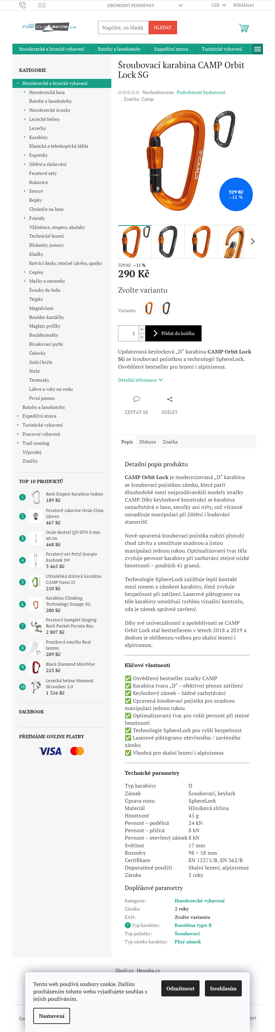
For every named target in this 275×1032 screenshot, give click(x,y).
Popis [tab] (127, 441)
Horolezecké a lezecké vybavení (55, 83)
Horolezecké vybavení (200, 900)
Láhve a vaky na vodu (51, 389)
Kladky (36, 254)
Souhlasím (223, 988)
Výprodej (31, 452)
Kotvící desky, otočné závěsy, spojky (65, 263)
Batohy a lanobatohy (50, 101)
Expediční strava (39, 416)
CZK (216, 5)
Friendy (37, 218)
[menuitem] (51, 49)
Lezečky (37, 128)
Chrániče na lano (46, 209)
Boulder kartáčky (46, 317)
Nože (34, 371)
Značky (30, 461)
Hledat (163, 27)
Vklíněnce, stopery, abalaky (57, 227)
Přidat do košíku (178, 333)
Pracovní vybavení (41, 434)
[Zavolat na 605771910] (29, 5)
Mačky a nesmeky (47, 281)
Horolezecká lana (47, 92)
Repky (35, 200)
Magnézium (41, 308)
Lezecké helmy (44, 119)
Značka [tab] (170, 441)
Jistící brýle (40, 362)
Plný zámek (188, 941)
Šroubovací (187, 933)
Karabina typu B (193, 925)
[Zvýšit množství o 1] (142, 329)
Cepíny (36, 272)
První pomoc (42, 398)
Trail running (35, 443)
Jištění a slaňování (47, 164)
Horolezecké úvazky (49, 110)
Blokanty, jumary (46, 245)
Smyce (36, 191)
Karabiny (38, 137)
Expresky (38, 155)
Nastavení (51, 1016)
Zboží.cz (124, 970)
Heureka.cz (148, 970)
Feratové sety (43, 173)
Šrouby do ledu (44, 290)
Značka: (139, 99)
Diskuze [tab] (148, 441)
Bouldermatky (43, 335)
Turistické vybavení (42, 425)
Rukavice (38, 182)
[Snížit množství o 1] (142, 337)
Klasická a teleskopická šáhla (58, 146)
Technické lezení (46, 236)
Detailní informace (137, 380)
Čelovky (37, 353)
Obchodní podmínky (130, 5)
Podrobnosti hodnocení (201, 92)
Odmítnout (180, 988)
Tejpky (36, 299)
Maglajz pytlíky (44, 326)
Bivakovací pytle (46, 344)
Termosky (39, 380)
